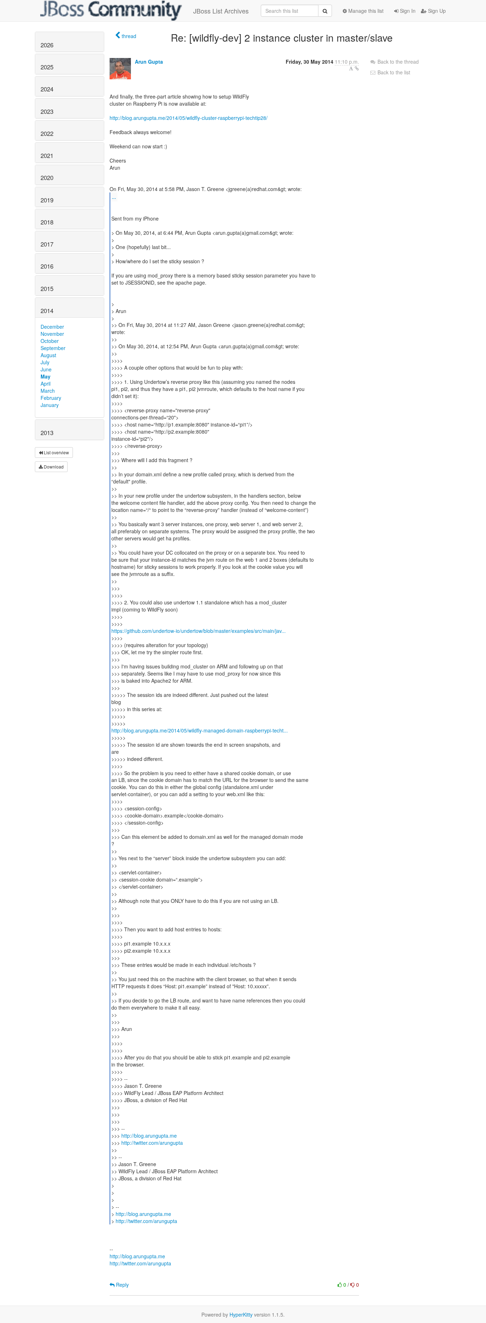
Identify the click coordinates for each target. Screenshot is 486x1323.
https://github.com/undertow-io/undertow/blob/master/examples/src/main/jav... (198, 630)
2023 (47, 111)
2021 (47, 155)
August (48, 355)
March (48, 390)
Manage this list (365, 10)
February (51, 397)
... (114, 196)
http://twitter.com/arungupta (152, 1142)
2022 (47, 133)
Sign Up (436, 10)
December (52, 326)
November (52, 333)
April (46, 383)
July (45, 362)
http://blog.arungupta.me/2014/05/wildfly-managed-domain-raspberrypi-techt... (199, 730)
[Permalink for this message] (357, 68)
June (46, 369)
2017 (47, 244)
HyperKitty (241, 1314)
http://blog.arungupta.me (149, 1135)
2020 (47, 177)
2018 (47, 222)
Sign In (407, 10)
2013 (47, 432)
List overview (56, 452)
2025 (47, 67)
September (53, 347)
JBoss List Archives (221, 10)
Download (53, 467)
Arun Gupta (149, 61)
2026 (47, 45)
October (50, 340)
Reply (122, 1284)
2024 (47, 89)
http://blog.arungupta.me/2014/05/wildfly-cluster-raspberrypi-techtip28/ (189, 117)
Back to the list (393, 72)
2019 (47, 200)
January (50, 404)
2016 (47, 266)
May (46, 376)
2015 (47, 288)
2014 (47, 310)
